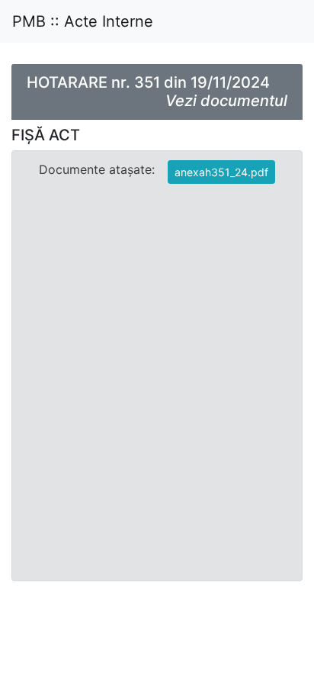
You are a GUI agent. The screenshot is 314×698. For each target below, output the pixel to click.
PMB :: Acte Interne (82, 21)
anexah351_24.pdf (221, 172)
